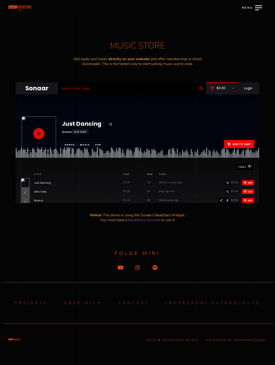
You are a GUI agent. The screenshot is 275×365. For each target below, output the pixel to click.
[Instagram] (137, 267)
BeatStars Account (144, 220)
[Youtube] (120, 267)
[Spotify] (155, 267)
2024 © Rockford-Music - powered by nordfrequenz (207, 340)
